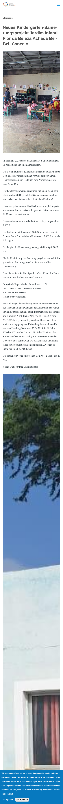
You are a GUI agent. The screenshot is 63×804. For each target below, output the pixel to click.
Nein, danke (22, 800)
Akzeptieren (8, 800)
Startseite (8, 18)
